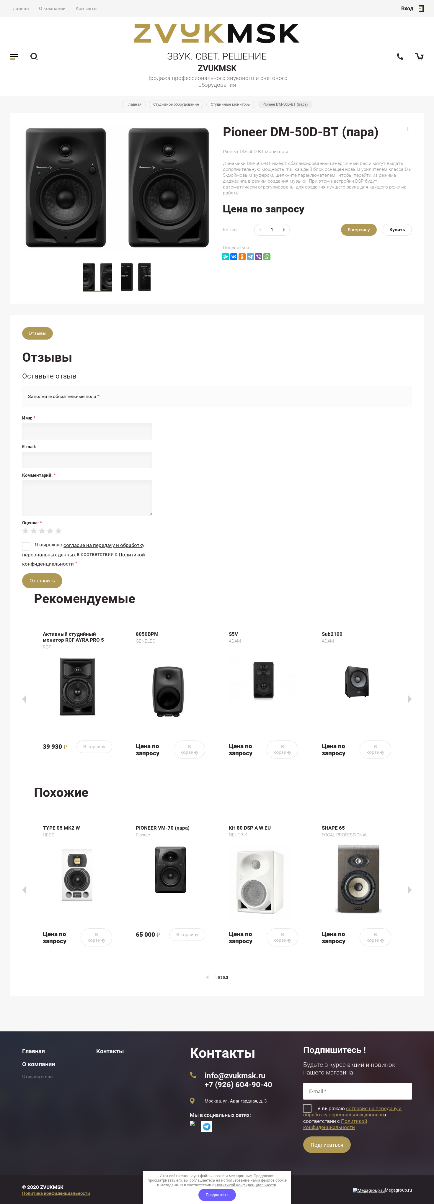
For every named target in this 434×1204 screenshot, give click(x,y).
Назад (221, 977)
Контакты (86, 8)
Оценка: (32, 522)
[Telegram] (250, 256)
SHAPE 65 (333, 828)
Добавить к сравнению (407, 129)
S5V (233, 634)
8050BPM (147, 634)
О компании (52, 8)
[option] (116, 187)
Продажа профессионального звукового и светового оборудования (217, 81)
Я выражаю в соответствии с (352, 1117)
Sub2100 (332, 634)
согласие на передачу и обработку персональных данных (352, 1111)
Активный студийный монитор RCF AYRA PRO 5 (73, 637)
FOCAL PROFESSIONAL (345, 835)
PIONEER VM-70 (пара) (163, 828)
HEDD (49, 835)
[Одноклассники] (242, 256)
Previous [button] (24, 699)
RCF (47, 647)
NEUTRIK (238, 835)
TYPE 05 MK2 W (61, 828)
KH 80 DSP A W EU (250, 828)
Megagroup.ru (398, 1190)
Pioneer (143, 835)
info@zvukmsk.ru (235, 1075)
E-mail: (29, 446)
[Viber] (258, 256)
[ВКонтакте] (233, 256)
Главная (19, 8)
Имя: (28, 418)
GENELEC (145, 641)
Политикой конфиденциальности (335, 1124)
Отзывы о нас (37, 1076)
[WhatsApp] (266, 256)
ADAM (235, 641)
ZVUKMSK (217, 68)
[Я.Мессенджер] (225, 256)
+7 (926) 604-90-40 (238, 1084)
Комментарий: (39, 475)
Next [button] (410, 699)
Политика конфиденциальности (56, 1193)
